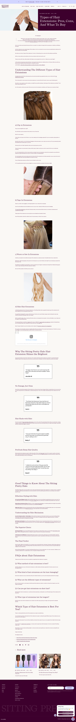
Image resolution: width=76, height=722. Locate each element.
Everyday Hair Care (45, 13)
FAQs (3, 691)
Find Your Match (39, 6)
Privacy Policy (17, 691)
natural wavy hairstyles (39, 503)
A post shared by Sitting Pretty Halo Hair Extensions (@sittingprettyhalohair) (31, 343)
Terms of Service (18, 693)
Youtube (35, 690)
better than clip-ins (29, 508)
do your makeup (34, 500)
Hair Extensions (25, 6)
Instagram (35, 687)
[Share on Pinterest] (25, 645)
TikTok (34, 688)
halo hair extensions (34, 41)
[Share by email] (28, 645)
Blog (3, 690)
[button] (73, 719)
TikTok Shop (31, 1)
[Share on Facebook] (20, 645)
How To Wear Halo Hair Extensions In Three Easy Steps (27, 637)
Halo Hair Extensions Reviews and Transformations (26, 639)
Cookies (16, 696)
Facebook (35, 691)
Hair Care (32, 6)
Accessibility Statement (19, 698)
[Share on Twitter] (23, 645)
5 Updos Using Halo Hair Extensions (23, 641)
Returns (16, 690)
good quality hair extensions (45, 322)
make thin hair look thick (25, 624)
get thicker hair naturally (49, 522)
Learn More (47, 6)
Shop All (3, 688)
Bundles (52, 6)
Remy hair (42, 453)
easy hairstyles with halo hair (28, 422)
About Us (3, 687)
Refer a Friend (17, 700)
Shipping (16, 688)
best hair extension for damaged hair (44, 326)
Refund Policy (17, 695)
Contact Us (17, 687)
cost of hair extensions (21, 209)
